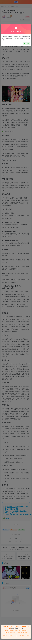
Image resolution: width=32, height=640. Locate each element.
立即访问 (26, 43)
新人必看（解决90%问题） (17, 628)
